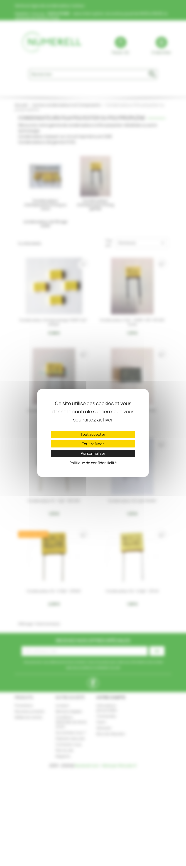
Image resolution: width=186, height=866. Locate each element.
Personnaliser (93, 453)
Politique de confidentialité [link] (93, 462)
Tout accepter (93, 434)
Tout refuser (93, 443)
